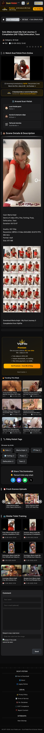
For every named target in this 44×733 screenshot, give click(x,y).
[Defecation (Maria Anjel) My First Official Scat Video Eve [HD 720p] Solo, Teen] (11, 547)
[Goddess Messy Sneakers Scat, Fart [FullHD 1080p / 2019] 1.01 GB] (11, 404)
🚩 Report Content (22, 710)
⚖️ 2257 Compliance (22, 706)
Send (37, 651)
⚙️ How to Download (22, 676)
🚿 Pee (35, 450)
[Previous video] (3, 501)
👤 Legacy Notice (22, 684)
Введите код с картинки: (11, 633)
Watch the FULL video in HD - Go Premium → (22, 86)
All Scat (25, 19)
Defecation (7, 461)
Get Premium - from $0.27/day (22, 366)
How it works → (22, 372)
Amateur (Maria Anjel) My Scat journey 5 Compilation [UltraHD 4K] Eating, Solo (32, 533)
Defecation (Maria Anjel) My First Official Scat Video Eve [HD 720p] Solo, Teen (11, 556)
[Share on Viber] (19, 480)
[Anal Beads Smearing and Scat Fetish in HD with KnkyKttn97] (32, 422)
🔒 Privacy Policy (22, 694)
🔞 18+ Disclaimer (22, 702)
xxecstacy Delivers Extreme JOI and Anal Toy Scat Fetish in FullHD (32, 393)
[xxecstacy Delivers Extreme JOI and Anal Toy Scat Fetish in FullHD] (32, 385)
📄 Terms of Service (22, 698)
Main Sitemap (22, 721)
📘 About (22, 680)
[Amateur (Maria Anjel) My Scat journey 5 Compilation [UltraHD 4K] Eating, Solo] (33, 525)
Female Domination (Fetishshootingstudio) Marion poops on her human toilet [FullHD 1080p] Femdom (32, 411)
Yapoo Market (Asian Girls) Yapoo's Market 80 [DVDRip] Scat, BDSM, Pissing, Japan (13, 508)
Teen (21, 461)
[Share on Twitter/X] (31, 480)
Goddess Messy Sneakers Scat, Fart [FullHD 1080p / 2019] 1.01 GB (11, 411)
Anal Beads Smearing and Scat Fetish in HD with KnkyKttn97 (31, 430)
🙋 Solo (6, 450)
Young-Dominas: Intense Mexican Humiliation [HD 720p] (11, 393)
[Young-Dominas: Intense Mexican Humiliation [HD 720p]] (11, 385)
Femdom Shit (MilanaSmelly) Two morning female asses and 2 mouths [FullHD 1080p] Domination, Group (11, 430)
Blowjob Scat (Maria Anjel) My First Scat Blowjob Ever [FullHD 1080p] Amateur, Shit (32, 579)
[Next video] (40, 501)
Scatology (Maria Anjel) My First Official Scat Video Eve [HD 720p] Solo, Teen (32, 556)
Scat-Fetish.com (13, 19)
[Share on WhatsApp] (25, 480)
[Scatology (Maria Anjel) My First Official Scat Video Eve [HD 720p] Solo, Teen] (33, 547)
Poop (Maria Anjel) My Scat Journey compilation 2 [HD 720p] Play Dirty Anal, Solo (10, 533)
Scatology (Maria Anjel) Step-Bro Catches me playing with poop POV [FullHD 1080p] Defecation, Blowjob (11, 579)
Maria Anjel (20, 450)
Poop (22, 456)
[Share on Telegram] (13, 480)
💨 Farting (8, 456)
